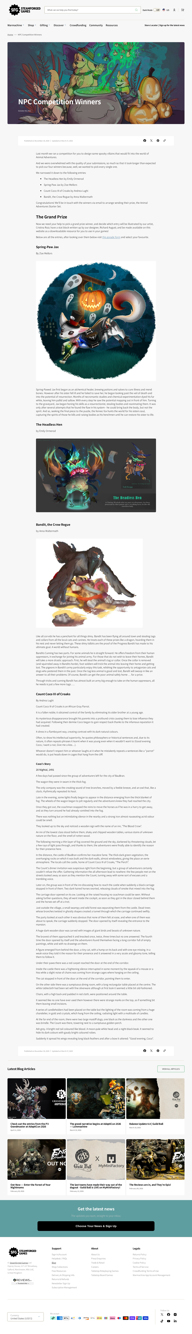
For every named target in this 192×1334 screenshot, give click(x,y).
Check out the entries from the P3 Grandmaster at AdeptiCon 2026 (29, 1125)
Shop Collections (60, 1266)
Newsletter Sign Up (61, 1283)
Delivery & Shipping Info (63, 1275)
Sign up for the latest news (171, 25)
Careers (95, 1266)
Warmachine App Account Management (151, 1275)
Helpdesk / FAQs (59, 1258)
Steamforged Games (19, 1262)
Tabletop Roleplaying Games (104, 1270)
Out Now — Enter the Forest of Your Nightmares (30, 1186)
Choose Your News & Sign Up (96, 1226)
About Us (95, 1254)
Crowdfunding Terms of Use (146, 1270)
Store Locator (151, 25)
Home (10, 34)
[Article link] (37, 1106)
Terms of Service (140, 1266)
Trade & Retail (98, 1262)
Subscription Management (64, 1287)
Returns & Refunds (60, 1279)
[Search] (137, 10)
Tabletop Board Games (102, 1275)
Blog (54, 1262)
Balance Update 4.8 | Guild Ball (146, 1124)
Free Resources (59, 1270)
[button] (174, 10)
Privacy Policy (139, 1258)
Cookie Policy (139, 1262)
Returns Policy (139, 1254)
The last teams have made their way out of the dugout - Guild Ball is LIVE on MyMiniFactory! (96, 1186)
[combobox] (92, 9)
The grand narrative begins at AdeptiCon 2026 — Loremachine (95, 1125)
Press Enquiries (98, 1258)
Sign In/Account (59, 1254)
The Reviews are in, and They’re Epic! (150, 1184)
